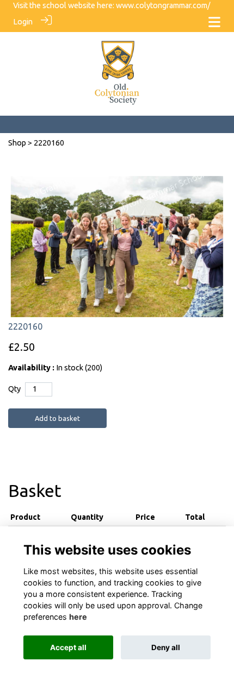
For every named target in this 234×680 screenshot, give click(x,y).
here (78, 616)
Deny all (165, 647)
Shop (17, 142)
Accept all (68, 647)
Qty (14, 389)
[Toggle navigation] (214, 22)
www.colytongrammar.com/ (163, 5)
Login (23, 21)
